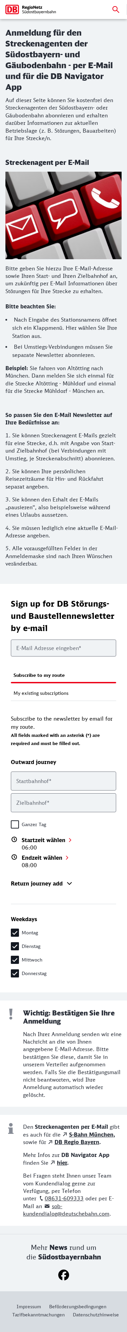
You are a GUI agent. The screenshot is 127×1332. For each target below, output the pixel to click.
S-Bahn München (91, 1134)
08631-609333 (64, 1198)
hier (62, 1162)
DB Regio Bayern (77, 1142)
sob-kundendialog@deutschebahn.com (66, 1210)
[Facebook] (63, 1275)
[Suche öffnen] (115, 9)
